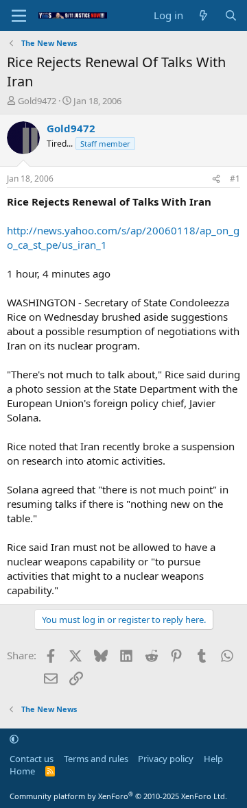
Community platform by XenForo (118, 796)
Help (213, 758)
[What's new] (203, 15)
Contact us (32, 758)
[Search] (230, 15)
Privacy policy (165, 758)
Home (22, 771)
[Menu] (19, 15)
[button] (14, 738)
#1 (235, 178)
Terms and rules (96, 758)
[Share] (216, 179)
